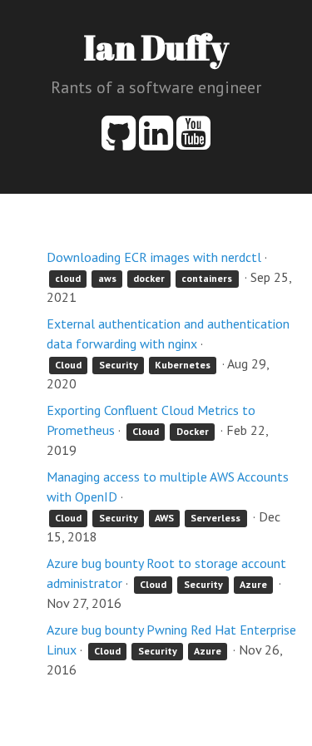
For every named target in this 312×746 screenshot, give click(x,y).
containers (206, 278)
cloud (68, 278)
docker (149, 278)
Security (118, 364)
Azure (253, 584)
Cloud (68, 364)
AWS (164, 517)
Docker (192, 431)
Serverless (215, 517)
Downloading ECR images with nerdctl (154, 257)
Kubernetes (182, 364)
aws (107, 278)
